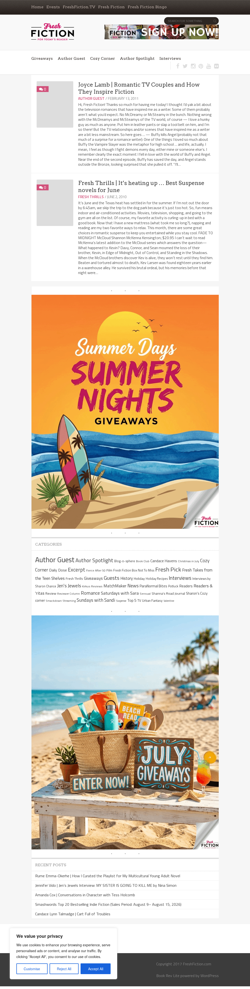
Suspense (121, 601)
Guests (111, 578)
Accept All (95, 968)
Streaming (69, 601)
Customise (32, 968)
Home (37, 7)
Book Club (142, 561)
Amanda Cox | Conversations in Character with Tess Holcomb (85, 895)
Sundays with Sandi (96, 600)
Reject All (64, 968)
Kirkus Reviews (92, 586)
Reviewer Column (68, 593)
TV (139, 600)
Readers (186, 586)
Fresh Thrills (91, 197)
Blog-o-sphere (124, 561)
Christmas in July (188, 561)
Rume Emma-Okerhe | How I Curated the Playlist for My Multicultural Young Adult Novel (107, 876)
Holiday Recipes (157, 578)
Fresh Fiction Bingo (147, 7)
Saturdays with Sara (120, 593)
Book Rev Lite (167, 976)
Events (53, 7)
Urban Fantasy (152, 600)
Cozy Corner (102, 58)
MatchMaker (115, 586)
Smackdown (54, 601)
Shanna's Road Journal (168, 593)
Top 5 (131, 600)
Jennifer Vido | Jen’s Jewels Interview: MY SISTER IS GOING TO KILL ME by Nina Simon (106, 885)
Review (50, 593)
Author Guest (71, 58)
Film (109, 570)
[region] (63, 953)
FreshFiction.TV (79, 7)
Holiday (139, 578)
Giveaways (42, 58)
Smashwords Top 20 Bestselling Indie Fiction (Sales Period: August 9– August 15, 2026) (108, 904)
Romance (90, 593)
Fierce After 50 (95, 570)
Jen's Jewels (69, 585)
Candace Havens (163, 561)
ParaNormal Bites (153, 586)
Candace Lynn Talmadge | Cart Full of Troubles (72, 914)
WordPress (209, 976)
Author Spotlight (137, 58)
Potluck (173, 586)
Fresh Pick (168, 569)
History (126, 578)
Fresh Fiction (111, 7)
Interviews (170, 58)
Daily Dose (58, 570)
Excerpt (76, 569)
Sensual (145, 593)
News (133, 585)
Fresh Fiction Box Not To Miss (133, 570)
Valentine (169, 601)
